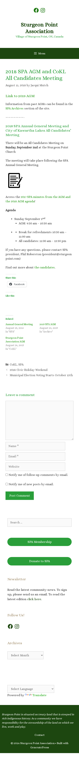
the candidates (44, 267)
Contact (39, 735)
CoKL (13, 364)
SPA (21, 364)
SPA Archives (15, 108)
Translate (39, 695)
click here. (35, 599)
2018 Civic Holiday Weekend (29, 370)
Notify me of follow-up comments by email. (38, 475)
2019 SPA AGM (48, 324)
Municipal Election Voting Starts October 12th (41, 375)
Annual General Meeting (19, 324)
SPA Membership (40, 542)
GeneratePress (39, 747)
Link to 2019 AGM (20, 96)
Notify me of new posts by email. (31, 484)
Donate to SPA (39, 561)
